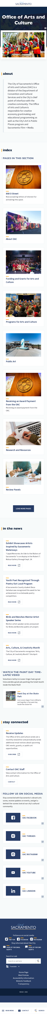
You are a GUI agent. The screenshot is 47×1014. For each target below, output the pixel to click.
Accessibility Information (23, 978)
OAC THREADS (28, 836)
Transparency (23, 984)
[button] (13, 966)
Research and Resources (18, 450)
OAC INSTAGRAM (29, 854)
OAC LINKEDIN (28, 891)
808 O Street (12, 193)
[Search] (38, 961)
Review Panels (13, 489)
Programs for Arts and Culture (21, 322)
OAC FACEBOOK (29, 817)
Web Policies (23, 975)
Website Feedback (23, 981)
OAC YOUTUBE (29, 872)
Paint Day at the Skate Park (28, 695)
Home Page (23, 972)
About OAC (11, 239)
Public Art (11, 361)
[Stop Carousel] (45, 28)
